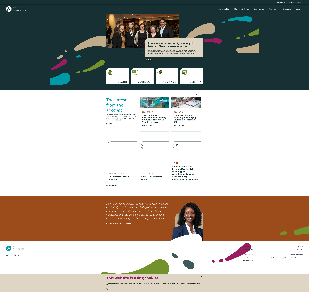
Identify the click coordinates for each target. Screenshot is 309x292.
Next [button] (141, 52)
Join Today (148, 60)
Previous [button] (136, 52)
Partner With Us (281, 2)
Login (299, 2)
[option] (154, 38)
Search (291, 2)
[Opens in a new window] (7, 255)
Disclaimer (300, 252)
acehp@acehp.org (248, 260)
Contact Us (300, 246)
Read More (110, 124)
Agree (108, 289)
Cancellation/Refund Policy (296, 254)
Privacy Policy (299, 249)
